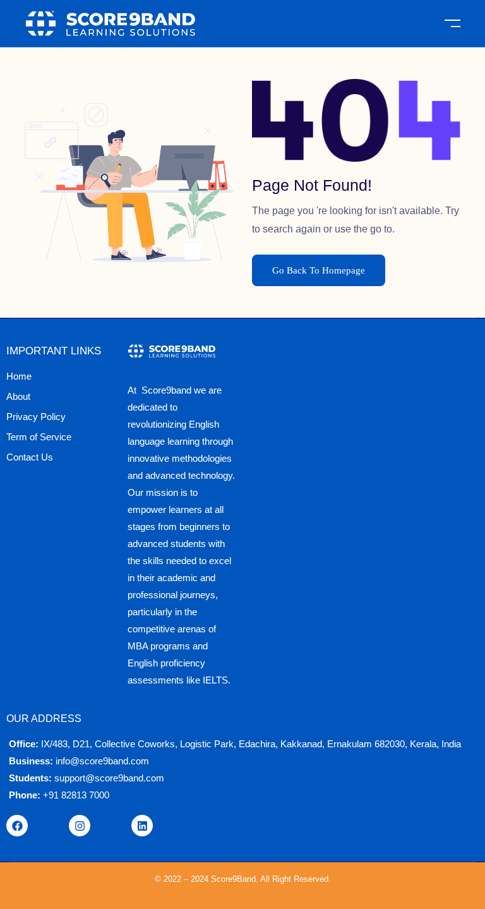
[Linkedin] (142, 825)
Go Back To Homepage (318, 270)
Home (19, 376)
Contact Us (29, 457)
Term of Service (38, 436)
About (18, 396)
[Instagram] (79, 825)
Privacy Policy (36, 416)
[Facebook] (17, 825)
